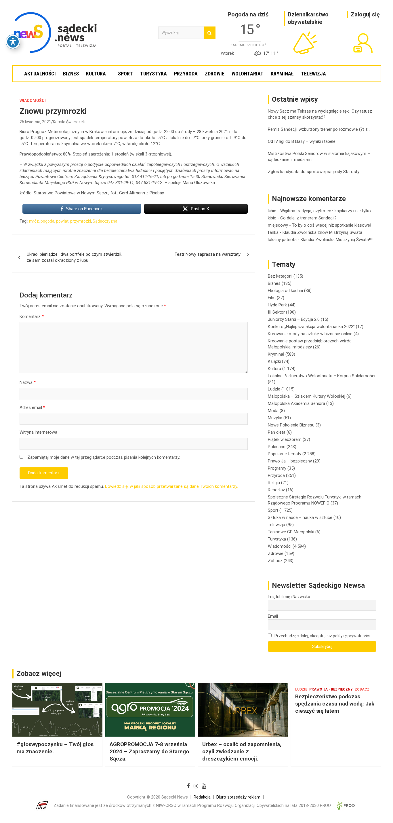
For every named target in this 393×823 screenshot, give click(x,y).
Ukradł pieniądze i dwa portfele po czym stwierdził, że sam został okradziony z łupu (74, 257)
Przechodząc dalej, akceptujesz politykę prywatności (322, 636)
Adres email (32, 407)
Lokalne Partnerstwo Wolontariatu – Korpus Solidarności (321, 375)
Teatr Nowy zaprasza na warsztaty (208, 254)
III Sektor (276, 312)
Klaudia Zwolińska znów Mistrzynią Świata (322, 232)
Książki (274, 361)
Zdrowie (214, 74)
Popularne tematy (284, 453)
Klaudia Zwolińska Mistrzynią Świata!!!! (337, 239)
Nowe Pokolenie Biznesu (291, 425)
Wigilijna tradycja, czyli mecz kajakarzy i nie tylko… (326, 210)
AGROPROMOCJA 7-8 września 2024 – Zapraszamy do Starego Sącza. (149, 751)
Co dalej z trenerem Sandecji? (308, 218)
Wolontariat (248, 74)
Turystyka (153, 74)
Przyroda (186, 74)
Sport (125, 74)
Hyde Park (277, 305)
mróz (34, 221)
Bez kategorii (280, 276)
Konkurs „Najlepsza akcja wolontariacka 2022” (311, 326)
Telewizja (313, 74)
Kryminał (282, 74)
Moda (273, 410)
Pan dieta (276, 432)
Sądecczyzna (105, 221)
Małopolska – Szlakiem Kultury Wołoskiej (306, 396)
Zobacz (275, 560)
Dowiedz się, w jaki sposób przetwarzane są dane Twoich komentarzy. (171, 486)
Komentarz (32, 316)
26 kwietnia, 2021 (35, 122)
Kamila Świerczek (69, 122)
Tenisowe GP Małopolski (291, 531)
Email (273, 616)
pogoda (47, 221)
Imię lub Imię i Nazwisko (289, 596)
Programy (277, 468)
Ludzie (274, 389)
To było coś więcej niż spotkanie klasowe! (331, 225)
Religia (274, 482)
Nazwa (28, 382)
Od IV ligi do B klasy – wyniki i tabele (301, 141)
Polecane (276, 446)
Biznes (71, 74)
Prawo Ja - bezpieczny (331, 689)
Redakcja (202, 797)
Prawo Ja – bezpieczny (290, 461)
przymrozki (80, 221)
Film (272, 297)
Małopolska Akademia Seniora (296, 403)
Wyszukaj (209, 32)
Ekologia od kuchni (285, 290)
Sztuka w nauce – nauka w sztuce (300, 517)
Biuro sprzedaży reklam (238, 797)
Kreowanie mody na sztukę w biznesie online (310, 333)
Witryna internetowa (38, 432)
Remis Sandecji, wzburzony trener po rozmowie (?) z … (319, 129)
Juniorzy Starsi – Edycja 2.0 (294, 319)
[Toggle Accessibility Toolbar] (13, 42)
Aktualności (40, 74)
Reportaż (276, 489)
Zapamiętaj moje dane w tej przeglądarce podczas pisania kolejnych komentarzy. (103, 457)
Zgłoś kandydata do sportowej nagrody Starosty (313, 171)
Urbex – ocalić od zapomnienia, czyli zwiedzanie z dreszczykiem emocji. (241, 751)
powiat (62, 221)
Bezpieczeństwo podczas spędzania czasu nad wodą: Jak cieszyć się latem (334, 703)
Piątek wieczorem (285, 439)
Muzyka (275, 417)
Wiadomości (33, 100)
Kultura (96, 74)
